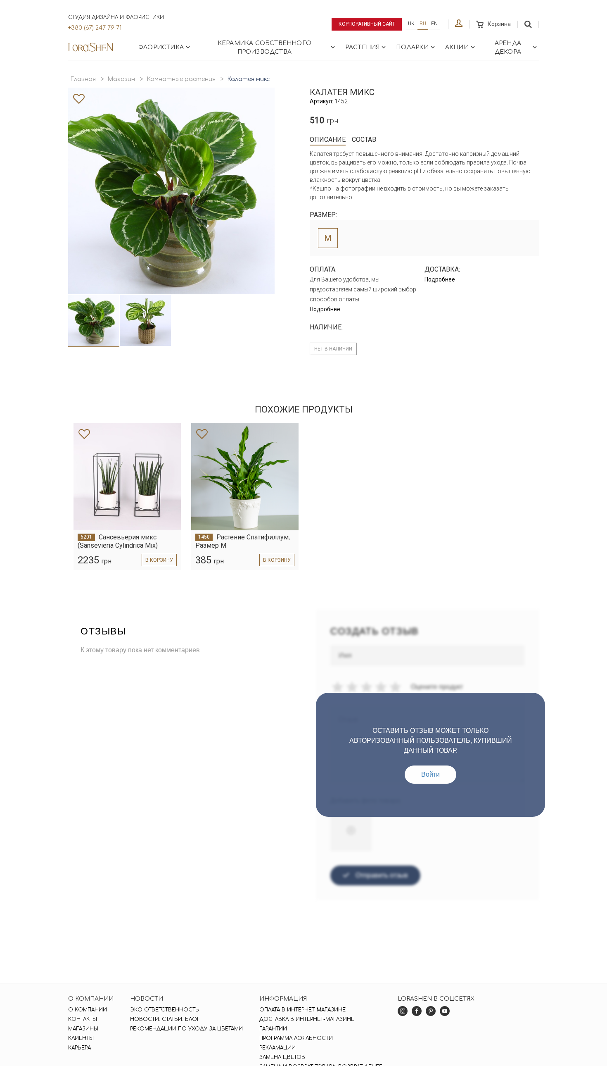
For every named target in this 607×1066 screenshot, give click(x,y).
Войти (430, 774)
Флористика (161, 47)
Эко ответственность (164, 1010)
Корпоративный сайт (367, 24)
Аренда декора (508, 47)
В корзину (159, 560)
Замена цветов (282, 1057)
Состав (364, 139)
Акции (457, 47)
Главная (83, 79)
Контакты (82, 1019)
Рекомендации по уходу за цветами (186, 1029)
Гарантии (273, 1029)
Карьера (79, 1048)
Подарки (412, 47)
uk (411, 23)
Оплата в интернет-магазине (302, 1010)
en (434, 23)
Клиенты (81, 1038)
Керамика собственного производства (264, 47)
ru (423, 23)
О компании (87, 1010)
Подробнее (325, 309)
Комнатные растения (181, 79)
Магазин (121, 79)
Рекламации (277, 1048)
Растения (362, 47)
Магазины (83, 1029)
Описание (328, 139)
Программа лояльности (296, 1038)
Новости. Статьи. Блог (165, 1019)
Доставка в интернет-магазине (306, 1019)
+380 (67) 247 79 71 (94, 28)
